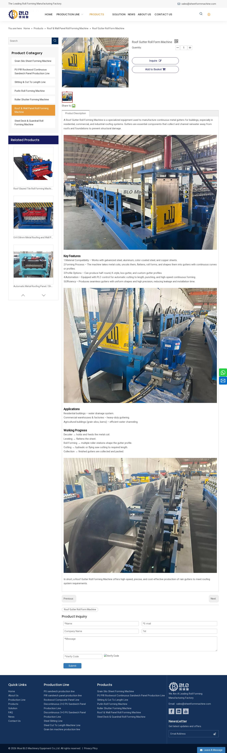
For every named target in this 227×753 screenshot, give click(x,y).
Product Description (75, 113)
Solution (12, 708)
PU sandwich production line (59, 691)
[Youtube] (186, 711)
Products (13, 703)
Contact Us (14, 720)
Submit (72, 665)
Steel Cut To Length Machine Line (62, 725)
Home (11, 691)
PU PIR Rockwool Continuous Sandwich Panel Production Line (131, 695)
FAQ (10, 712)
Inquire (153, 60)
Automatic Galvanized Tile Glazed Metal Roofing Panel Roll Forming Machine (33, 286)
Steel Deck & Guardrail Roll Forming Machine (121, 716)
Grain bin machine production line (62, 729)
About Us (13, 695)
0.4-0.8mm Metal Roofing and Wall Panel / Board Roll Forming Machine (33, 188)
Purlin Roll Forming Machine (30, 90)
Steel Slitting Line (53, 720)
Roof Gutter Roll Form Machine (80, 609)
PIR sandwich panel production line (63, 695)
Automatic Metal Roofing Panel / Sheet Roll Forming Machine (33, 237)
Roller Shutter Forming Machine (32, 99)
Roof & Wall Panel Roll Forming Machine (119, 712)
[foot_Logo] (184, 687)
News (11, 716)
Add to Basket (153, 69)
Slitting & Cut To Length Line (30, 82)
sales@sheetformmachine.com (198, 3)
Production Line (16, 699)
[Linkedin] (178, 711)
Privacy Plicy (91, 748)
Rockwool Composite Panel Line (61, 699)
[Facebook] (171, 711)
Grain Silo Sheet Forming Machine (33, 60)
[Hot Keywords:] (201, 14)
